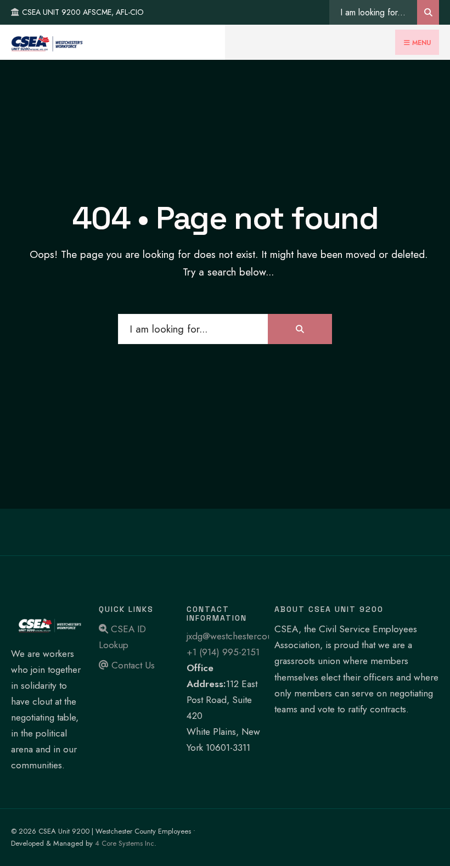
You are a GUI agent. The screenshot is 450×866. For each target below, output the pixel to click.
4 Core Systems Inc (124, 843)
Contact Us (132, 665)
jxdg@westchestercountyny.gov (248, 636)
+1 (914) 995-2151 (223, 652)
